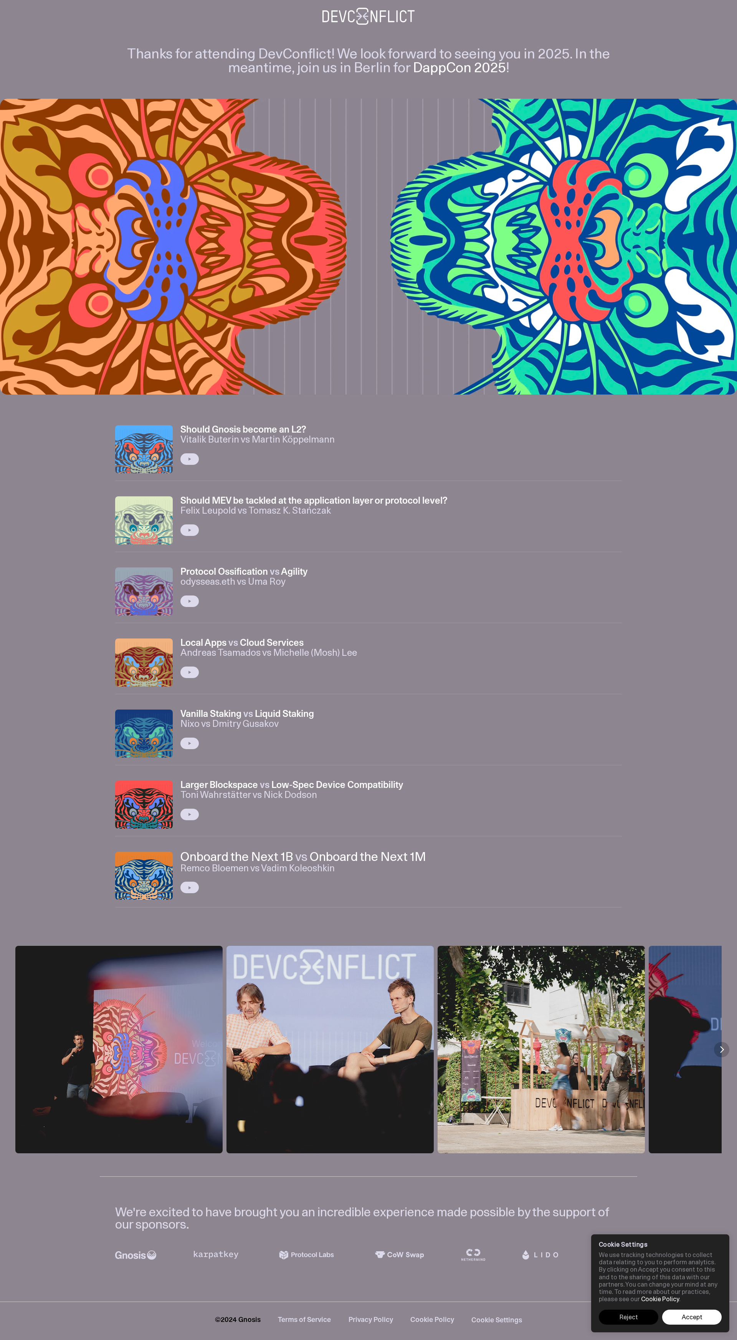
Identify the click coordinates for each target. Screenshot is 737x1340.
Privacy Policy (371, 1320)
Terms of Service (304, 1320)
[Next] (721, 1049)
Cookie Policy (432, 1320)
